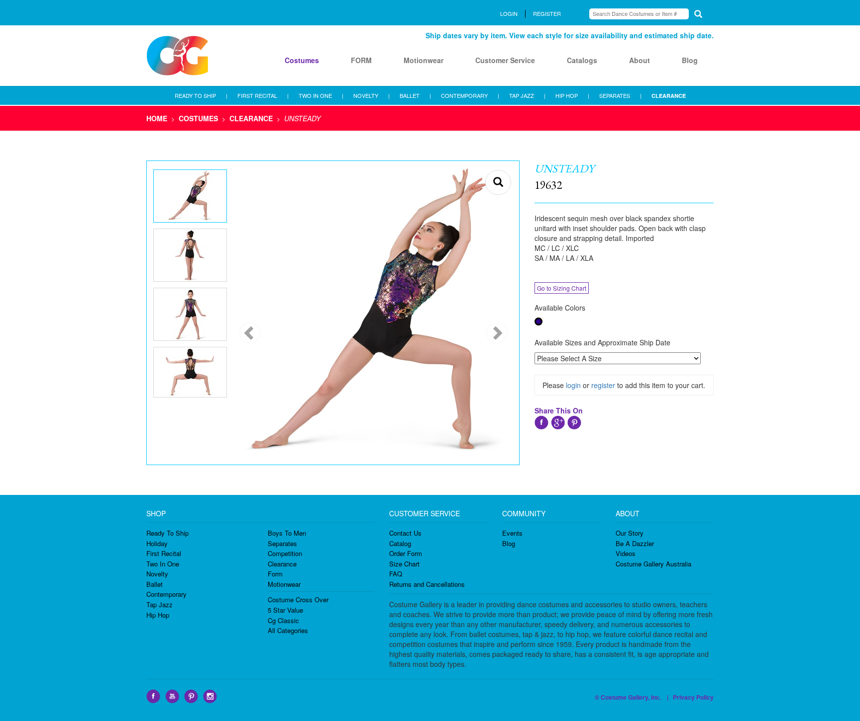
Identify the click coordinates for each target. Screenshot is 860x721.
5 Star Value (285, 610)
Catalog (400, 543)
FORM (361, 60)
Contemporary (166, 594)
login (573, 385)
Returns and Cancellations (427, 584)
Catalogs (582, 60)
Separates (282, 543)
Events (512, 533)
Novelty (157, 573)
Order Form (405, 553)
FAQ (395, 573)
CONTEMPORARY (464, 95)
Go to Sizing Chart (561, 288)
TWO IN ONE (315, 95)
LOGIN (509, 13)
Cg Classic (283, 620)
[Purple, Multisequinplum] (538, 321)
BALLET (410, 95)
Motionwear (423, 60)
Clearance (282, 563)
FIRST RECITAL (257, 95)
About (639, 60)
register (603, 385)
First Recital (163, 553)
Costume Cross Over (298, 599)
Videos (626, 553)
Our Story (630, 533)
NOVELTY (365, 95)
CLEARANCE (668, 95)
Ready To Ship (167, 533)
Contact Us (405, 533)
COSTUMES (198, 118)
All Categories (288, 630)
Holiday (157, 543)
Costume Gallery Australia (653, 563)
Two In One (162, 563)
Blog (690, 60)
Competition (285, 553)
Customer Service (505, 60)
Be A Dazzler (635, 543)
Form (275, 573)
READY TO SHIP (195, 95)
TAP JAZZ (521, 95)
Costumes (302, 60)
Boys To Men (287, 533)
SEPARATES (614, 95)
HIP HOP (566, 95)
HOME (156, 118)
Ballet (154, 584)
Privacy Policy (693, 697)
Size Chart (404, 563)
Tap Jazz (159, 604)
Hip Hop (157, 615)
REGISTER (547, 13)
